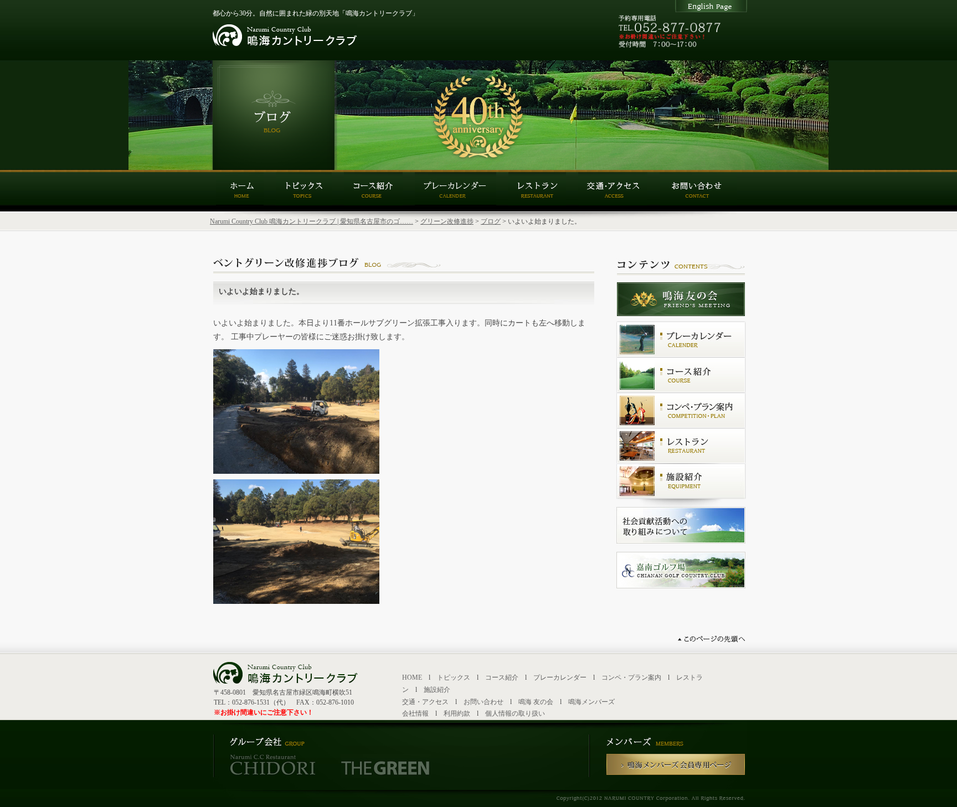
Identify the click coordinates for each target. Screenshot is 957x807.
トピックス (453, 677)
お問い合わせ (483, 702)
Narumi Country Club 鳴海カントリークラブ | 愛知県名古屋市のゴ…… (311, 221)
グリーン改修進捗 (447, 221)
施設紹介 (437, 690)
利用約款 (457, 713)
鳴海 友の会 (535, 702)
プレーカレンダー (559, 677)
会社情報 (415, 713)
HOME (412, 677)
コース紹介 (501, 677)
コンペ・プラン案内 (631, 677)
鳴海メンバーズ (591, 702)
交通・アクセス (425, 702)
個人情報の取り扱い (515, 713)
